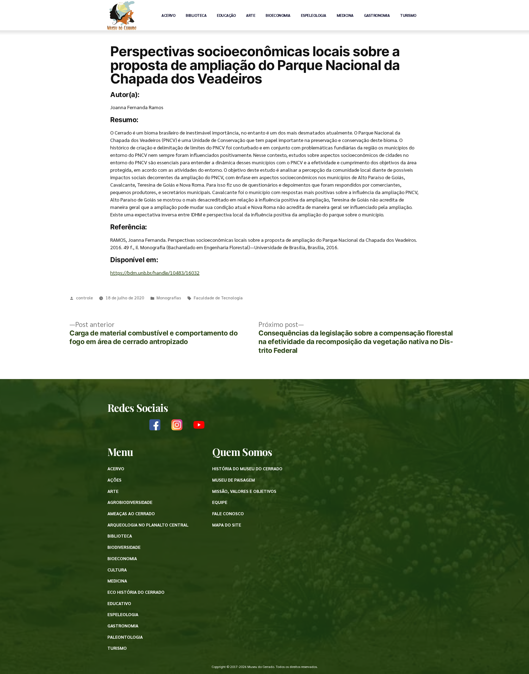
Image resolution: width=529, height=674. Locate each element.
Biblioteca (196, 15)
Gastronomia (377, 15)
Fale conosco (228, 513)
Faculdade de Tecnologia (218, 297)
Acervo (168, 15)
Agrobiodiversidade (129, 502)
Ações (114, 480)
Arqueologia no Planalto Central (147, 525)
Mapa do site (226, 525)
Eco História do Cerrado (135, 592)
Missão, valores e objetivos (244, 491)
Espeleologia (313, 15)
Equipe (219, 502)
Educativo (119, 603)
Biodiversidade (124, 547)
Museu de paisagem (233, 480)
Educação (226, 15)
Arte (250, 15)
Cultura (117, 570)
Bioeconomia (278, 15)
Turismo (408, 15)
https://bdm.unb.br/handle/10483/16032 (154, 272)
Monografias (168, 297)
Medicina (345, 15)
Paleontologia (125, 637)
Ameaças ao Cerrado (131, 513)
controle (84, 297)
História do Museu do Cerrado (247, 468)
